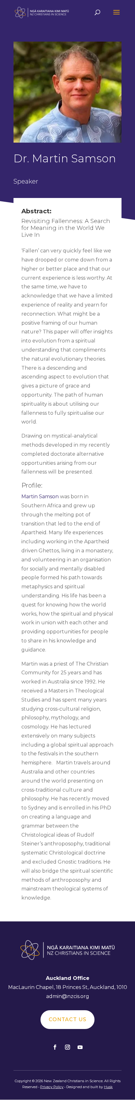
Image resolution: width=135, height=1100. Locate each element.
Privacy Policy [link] (51, 1087)
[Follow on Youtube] (80, 1047)
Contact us (67, 1019)
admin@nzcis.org (67, 996)
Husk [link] (108, 1087)
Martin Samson (40, 496)
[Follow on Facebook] (55, 1047)
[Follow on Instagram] (67, 1047)
